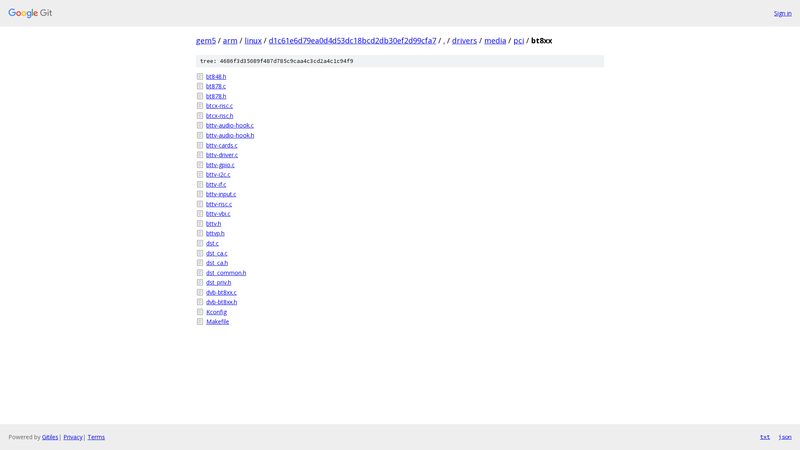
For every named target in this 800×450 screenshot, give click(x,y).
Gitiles (50, 437)
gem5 (206, 40)
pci (518, 40)
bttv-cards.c (222, 145)
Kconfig (216, 312)
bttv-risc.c (219, 204)
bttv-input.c (221, 194)
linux (253, 40)
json (785, 436)
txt (765, 436)
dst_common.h (226, 273)
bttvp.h (215, 233)
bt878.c (216, 86)
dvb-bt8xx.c (221, 292)
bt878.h (216, 96)
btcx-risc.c (219, 106)
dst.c (212, 243)
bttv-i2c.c (218, 174)
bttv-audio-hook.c (230, 125)
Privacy (72, 437)
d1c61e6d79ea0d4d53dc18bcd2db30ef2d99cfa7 (352, 40)
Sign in (783, 13)
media (495, 40)
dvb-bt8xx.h (221, 302)
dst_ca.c (217, 253)
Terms (96, 437)
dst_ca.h (217, 263)
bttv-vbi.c (218, 214)
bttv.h (213, 224)
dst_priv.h (218, 282)
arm (230, 40)
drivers (464, 40)
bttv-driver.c (222, 155)
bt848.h (216, 76)
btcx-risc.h (219, 116)
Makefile (217, 321)
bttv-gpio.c (220, 165)
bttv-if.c (216, 184)
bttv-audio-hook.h (230, 135)
